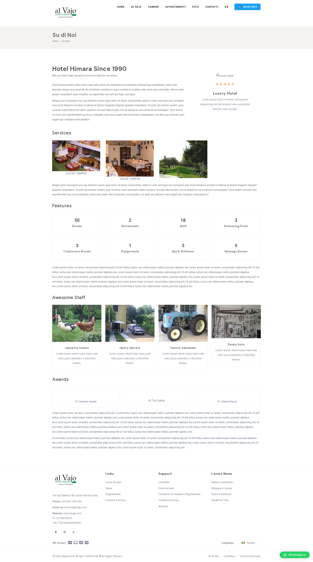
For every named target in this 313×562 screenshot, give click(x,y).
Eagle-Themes (113, 556)
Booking (163, 506)
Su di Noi (214, 556)
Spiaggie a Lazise (221, 488)
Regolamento (113, 494)
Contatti (211, 7)
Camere (153, 7)
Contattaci (164, 482)
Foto (195, 7)
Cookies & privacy (115, 500)
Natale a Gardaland (222, 482)
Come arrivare (113, 482)
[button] (295, 555)
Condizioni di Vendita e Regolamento (179, 494)
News (108, 488)
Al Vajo (136, 7)
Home (121, 7)
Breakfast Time (220, 500)
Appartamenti (175, 7)
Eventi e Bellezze (221, 494)
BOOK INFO (250, 6)
